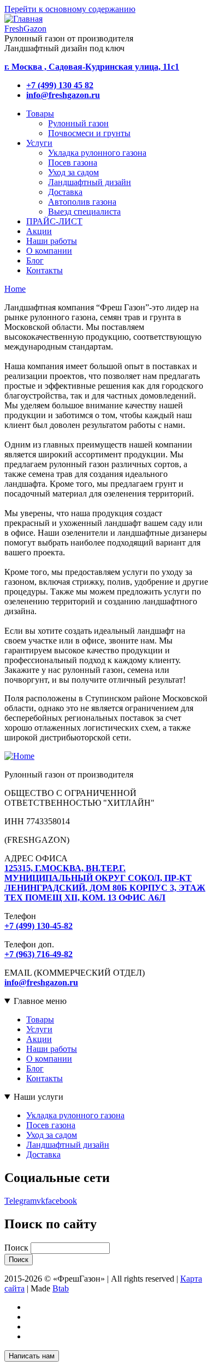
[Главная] (19, 756)
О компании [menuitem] (49, 250)
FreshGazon (25, 28)
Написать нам (32, 1356)
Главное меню (40, 1001)
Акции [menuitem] (39, 231)
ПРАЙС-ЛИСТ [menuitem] (54, 221)
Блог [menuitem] (35, 260)
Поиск (16, 1247)
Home (15, 288)
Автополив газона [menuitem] (82, 201)
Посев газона (50, 1125)
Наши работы (51, 1048)
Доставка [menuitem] (65, 192)
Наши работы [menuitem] (51, 241)
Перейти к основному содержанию (69, 9)
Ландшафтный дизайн (67, 1144)
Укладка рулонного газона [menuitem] (97, 152)
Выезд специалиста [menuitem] (84, 211)
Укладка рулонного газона (75, 1115)
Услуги (39, 1029)
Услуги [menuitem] (39, 143)
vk (41, 1200)
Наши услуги (38, 1096)
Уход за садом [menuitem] (73, 172)
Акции (39, 1039)
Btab (60, 1288)
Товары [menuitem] (40, 113)
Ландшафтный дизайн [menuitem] (89, 182)
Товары (40, 1019)
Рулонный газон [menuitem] (78, 123)
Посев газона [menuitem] (72, 162)
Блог (35, 1068)
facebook (61, 1200)
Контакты (44, 1078)
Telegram (20, 1200)
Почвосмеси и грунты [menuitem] (89, 133)
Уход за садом (51, 1135)
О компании (49, 1058)
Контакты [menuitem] (44, 270)
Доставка (43, 1154)
